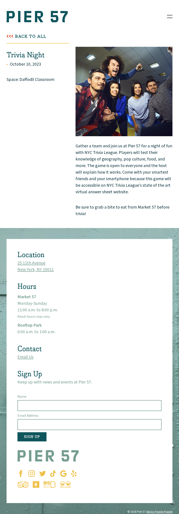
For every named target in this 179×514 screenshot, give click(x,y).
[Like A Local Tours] (65, 484)
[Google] (63, 473)
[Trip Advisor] (22, 484)
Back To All (30, 36)
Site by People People (159, 512)
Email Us (25, 357)
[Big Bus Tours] (50, 484)
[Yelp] (74, 473)
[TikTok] (53, 473)
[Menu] (169, 16)
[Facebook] (20, 473)
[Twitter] (42, 473)
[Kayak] (36, 484)
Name (21, 396)
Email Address (27, 415)
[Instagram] (31, 473)
